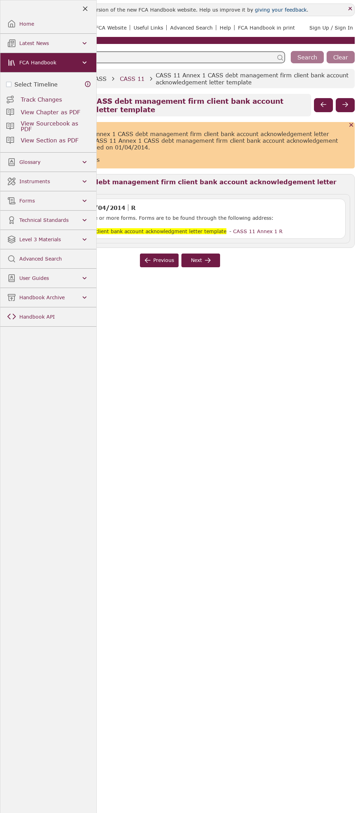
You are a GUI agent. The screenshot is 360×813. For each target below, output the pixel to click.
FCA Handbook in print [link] (266, 28)
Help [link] (225, 28)
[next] (345, 105)
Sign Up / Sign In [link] (331, 28)
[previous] (323, 105)
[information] (88, 84)
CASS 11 (132, 78)
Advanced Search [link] (191, 28)
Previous (163, 260)
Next (196, 260)
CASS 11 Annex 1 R (258, 231)
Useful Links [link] (148, 28)
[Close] (350, 9)
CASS (99, 78)
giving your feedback (281, 10)
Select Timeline (36, 84)
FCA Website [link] (111, 28)
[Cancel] (351, 125)
